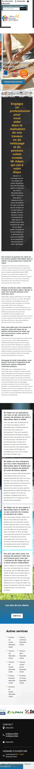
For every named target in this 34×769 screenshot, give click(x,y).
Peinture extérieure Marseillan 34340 (22, 641)
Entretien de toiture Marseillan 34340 (22, 679)
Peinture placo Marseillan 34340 (22, 654)
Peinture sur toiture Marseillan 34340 (11, 642)
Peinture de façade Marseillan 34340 (11, 667)
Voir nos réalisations (13, 82)
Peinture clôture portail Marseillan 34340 (22, 667)
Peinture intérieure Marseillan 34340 (11, 679)
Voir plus (17, 616)
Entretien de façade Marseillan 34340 (11, 692)
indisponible (8, 1)
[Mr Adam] (10, 18)
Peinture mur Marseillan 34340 (11, 654)
